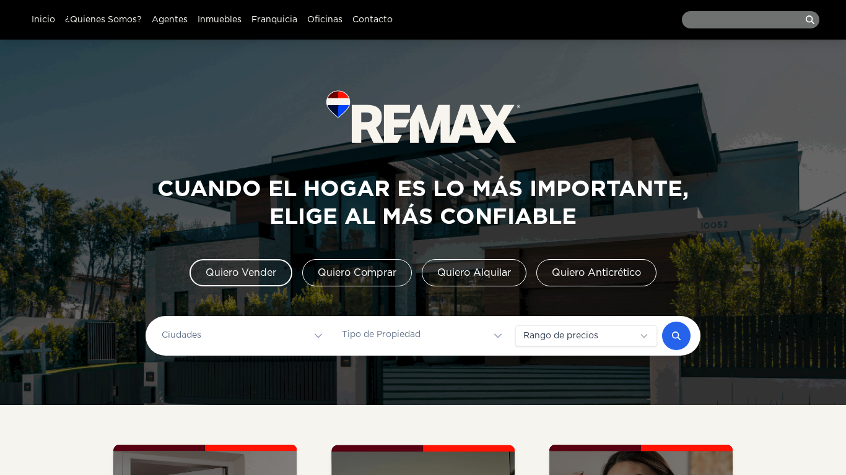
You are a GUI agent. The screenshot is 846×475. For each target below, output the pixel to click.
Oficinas (324, 19)
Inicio (43, 19)
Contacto (372, 19)
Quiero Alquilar (474, 273)
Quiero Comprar (357, 273)
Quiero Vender (241, 273)
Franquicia (274, 19)
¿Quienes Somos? (103, 19)
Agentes (170, 19)
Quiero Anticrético (596, 273)
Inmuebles (220, 19)
